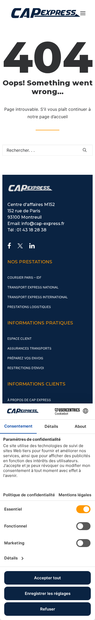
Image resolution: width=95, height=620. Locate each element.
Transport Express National (33, 287)
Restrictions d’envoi (25, 368)
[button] (83, 13)
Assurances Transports (29, 348)
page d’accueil (53, 116)
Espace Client (19, 339)
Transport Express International (37, 297)
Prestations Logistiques (29, 307)
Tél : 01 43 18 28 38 (26, 229)
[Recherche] (47, 150)
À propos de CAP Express (29, 400)
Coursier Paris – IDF (24, 277)
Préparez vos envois (25, 358)
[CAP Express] (46, 13)
